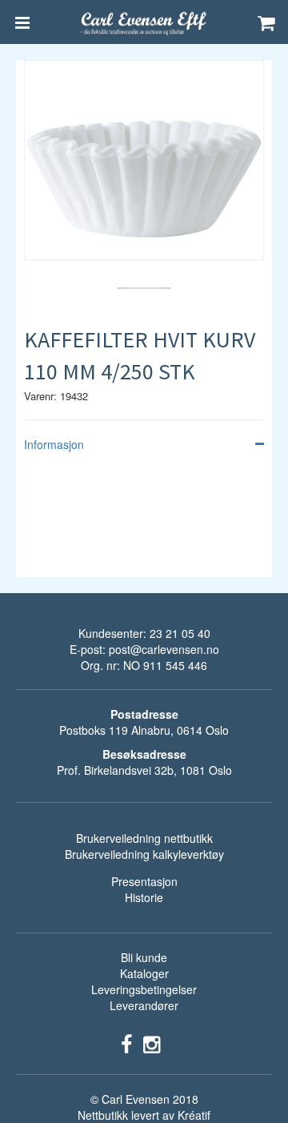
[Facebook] (126, 1043)
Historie (144, 897)
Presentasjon (144, 881)
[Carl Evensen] (144, 22)
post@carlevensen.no (164, 649)
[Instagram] (151, 1043)
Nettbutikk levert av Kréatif (144, 1115)
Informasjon (54, 444)
